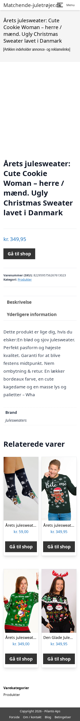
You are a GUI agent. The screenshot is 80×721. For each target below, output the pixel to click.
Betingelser (63, 717)
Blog (48, 717)
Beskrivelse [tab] (19, 302)
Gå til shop (19, 254)
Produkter (25, 279)
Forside (14, 717)
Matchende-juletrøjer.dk (32, 5)
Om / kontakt (32, 717)
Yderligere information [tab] (32, 314)
